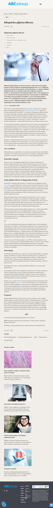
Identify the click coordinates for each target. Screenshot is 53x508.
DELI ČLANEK (6, 26)
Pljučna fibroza (43, 337)
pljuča (35, 337)
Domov (6, 14)
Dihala (11, 14)
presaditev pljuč (20, 282)
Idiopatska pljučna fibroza (33, 110)
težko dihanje (7, 185)
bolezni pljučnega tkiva (10, 337)
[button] (51, 505)
